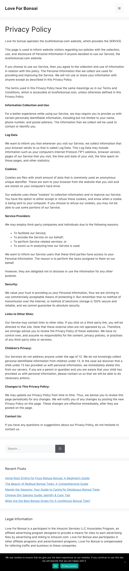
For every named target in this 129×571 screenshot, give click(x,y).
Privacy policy (69, 566)
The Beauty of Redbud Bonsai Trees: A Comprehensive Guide (46, 484)
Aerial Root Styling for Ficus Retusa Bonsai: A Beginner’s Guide (47, 478)
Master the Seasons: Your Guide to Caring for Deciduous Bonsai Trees (52, 489)
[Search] (60, 449)
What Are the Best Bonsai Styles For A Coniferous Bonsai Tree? (47, 501)
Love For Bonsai (21, 8)
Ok (55, 566)
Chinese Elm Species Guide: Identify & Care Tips (37, 495)
